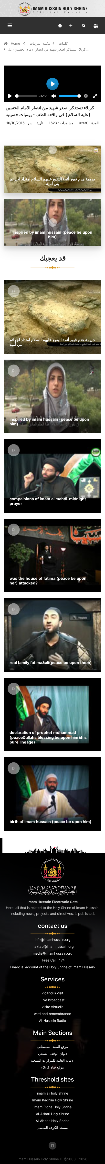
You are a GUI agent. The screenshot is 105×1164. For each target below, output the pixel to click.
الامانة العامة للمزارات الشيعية (52, 1060)
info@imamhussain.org (53, 939)
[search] (83, 25)
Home (16, 43)
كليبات (63, 43)
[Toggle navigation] (10, 25)
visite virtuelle (52, 1007)
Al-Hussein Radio (52, 1020)
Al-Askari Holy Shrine (52, 1114)
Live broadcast (52, 1000)
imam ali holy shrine (52, 1093)
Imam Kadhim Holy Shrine (52, 1100)
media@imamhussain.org (53, 953)
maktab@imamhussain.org (53, 946)
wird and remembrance (52, 1014)
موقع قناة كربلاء (52, 1067)
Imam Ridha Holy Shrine (53, 1107)
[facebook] (60, 26)
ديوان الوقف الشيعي (52, 1053)
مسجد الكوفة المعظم (52, 1127)
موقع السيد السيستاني (52, 1046)
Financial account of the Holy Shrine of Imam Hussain (52, 967)
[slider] (26, 96)
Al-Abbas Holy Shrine (52, 1121)
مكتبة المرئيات (40, 43)
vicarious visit (52, 993)
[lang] (95, 25)
